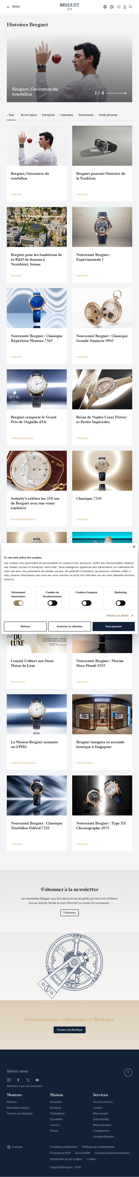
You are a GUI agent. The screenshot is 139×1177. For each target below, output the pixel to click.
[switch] (52, 603)
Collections (66, 115)
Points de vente (108, 115)
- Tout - (11, 115)
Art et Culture (29, 115)
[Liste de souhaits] (119, 7)
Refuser (25, 626)
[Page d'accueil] (69, 7)
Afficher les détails (117, 615)
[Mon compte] (124, 7)
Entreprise (48, 115)
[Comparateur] (112, 7)
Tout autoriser (113, 626)
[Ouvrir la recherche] (130, 7)
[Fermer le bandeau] (134, 546)
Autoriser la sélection (69, 626)
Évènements (86, 115)
